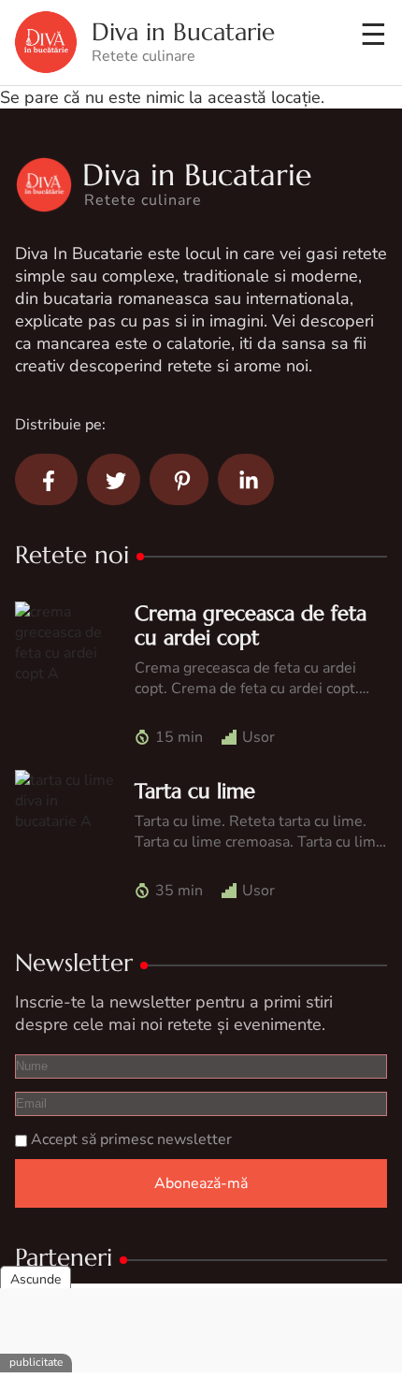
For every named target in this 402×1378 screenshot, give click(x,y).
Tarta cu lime (195, 791)
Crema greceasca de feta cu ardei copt (250, 625)
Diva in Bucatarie (183, 32)
